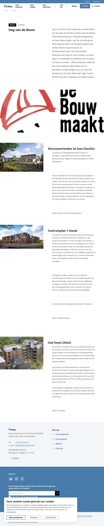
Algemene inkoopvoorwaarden (81, 516)
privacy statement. (32, 497)
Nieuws (13, 11)
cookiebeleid (11, 512)
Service (88, 1)
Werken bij (96, 1)
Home (6, 11)
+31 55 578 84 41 (22, 442)
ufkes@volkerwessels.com (25, 445)
